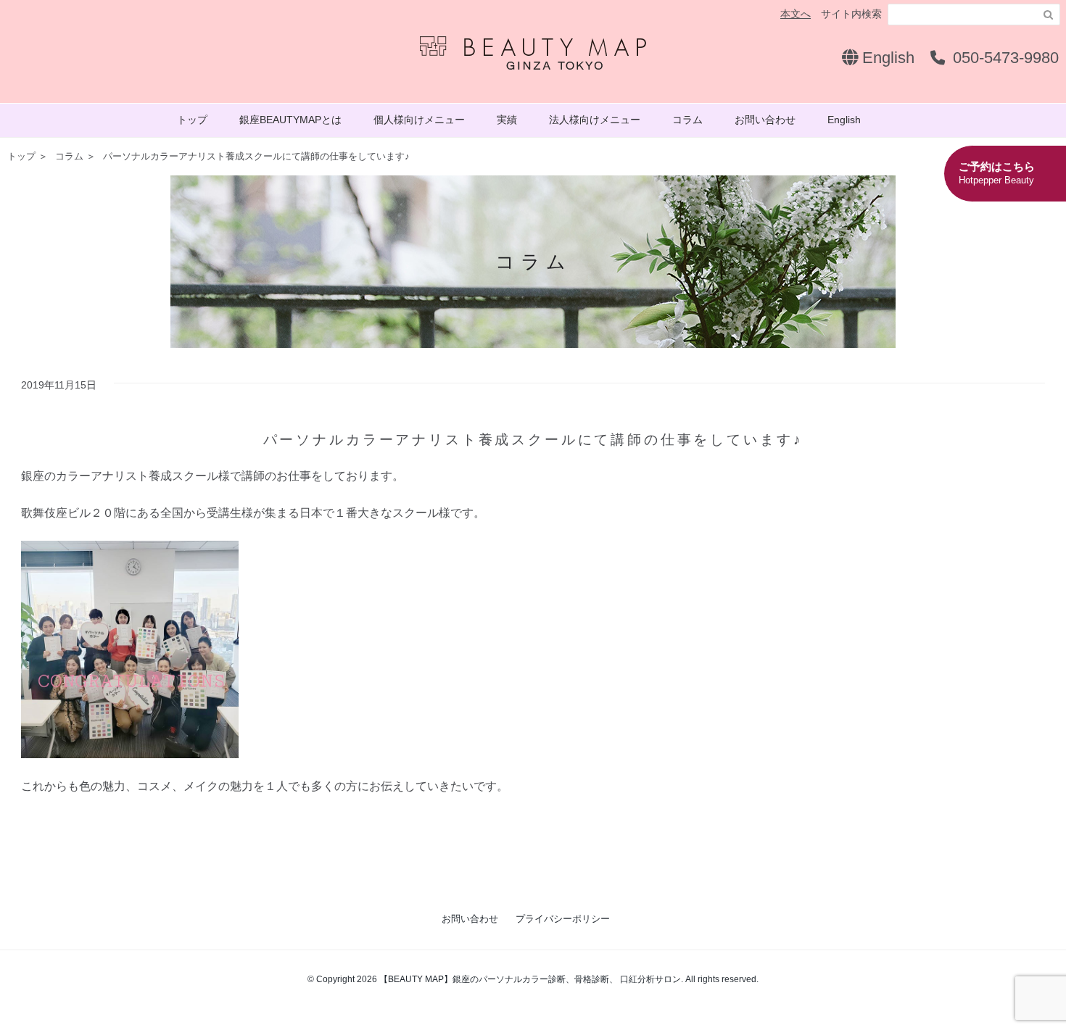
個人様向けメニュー (419, 119)
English (886, 58)
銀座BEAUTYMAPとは (290, 119)
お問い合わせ (765, 119)
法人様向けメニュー (594, 119)
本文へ (795, 14)
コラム (687, 119)
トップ (192, 119)
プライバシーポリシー (563, 918)
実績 (507, 119)
